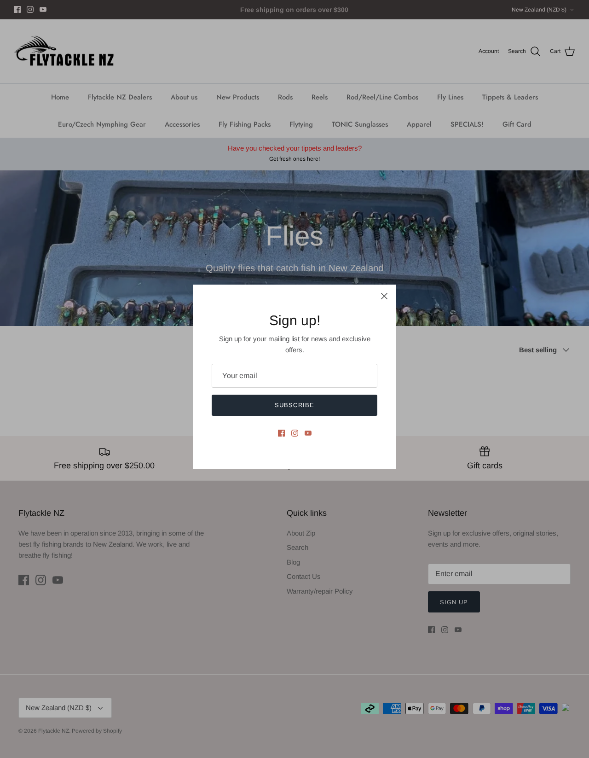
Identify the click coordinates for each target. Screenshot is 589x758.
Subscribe (294, 405)
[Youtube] (308, 433)
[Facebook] (281, 433)
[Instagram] (294, 433)
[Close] (384, 296)
